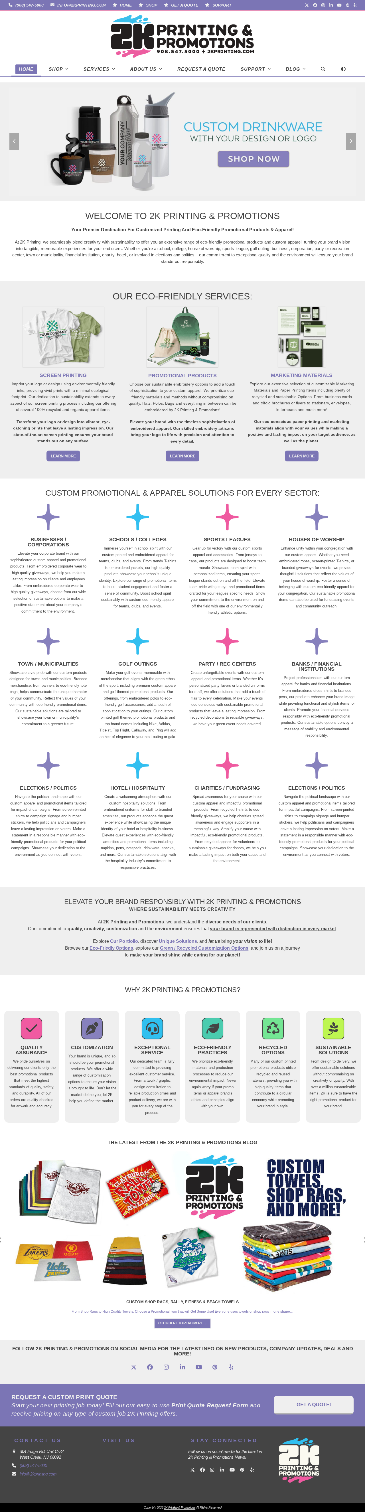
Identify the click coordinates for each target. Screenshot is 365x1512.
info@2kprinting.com (81, 5)
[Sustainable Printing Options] (333, 1031)
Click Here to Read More (182, 1323)
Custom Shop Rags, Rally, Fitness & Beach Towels (182, 1302)
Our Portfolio (124, 941)
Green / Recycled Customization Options (204, 948)
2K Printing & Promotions (179, 1507)
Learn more (63, 456)
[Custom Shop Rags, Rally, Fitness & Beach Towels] (182, 1221)
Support (222, 5)
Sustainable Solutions (333, 1050)
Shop (151, 5)
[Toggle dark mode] (343, 69)
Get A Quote (184, 5)
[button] (323, 69)
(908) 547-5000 (29, 5)
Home (126, 5)
